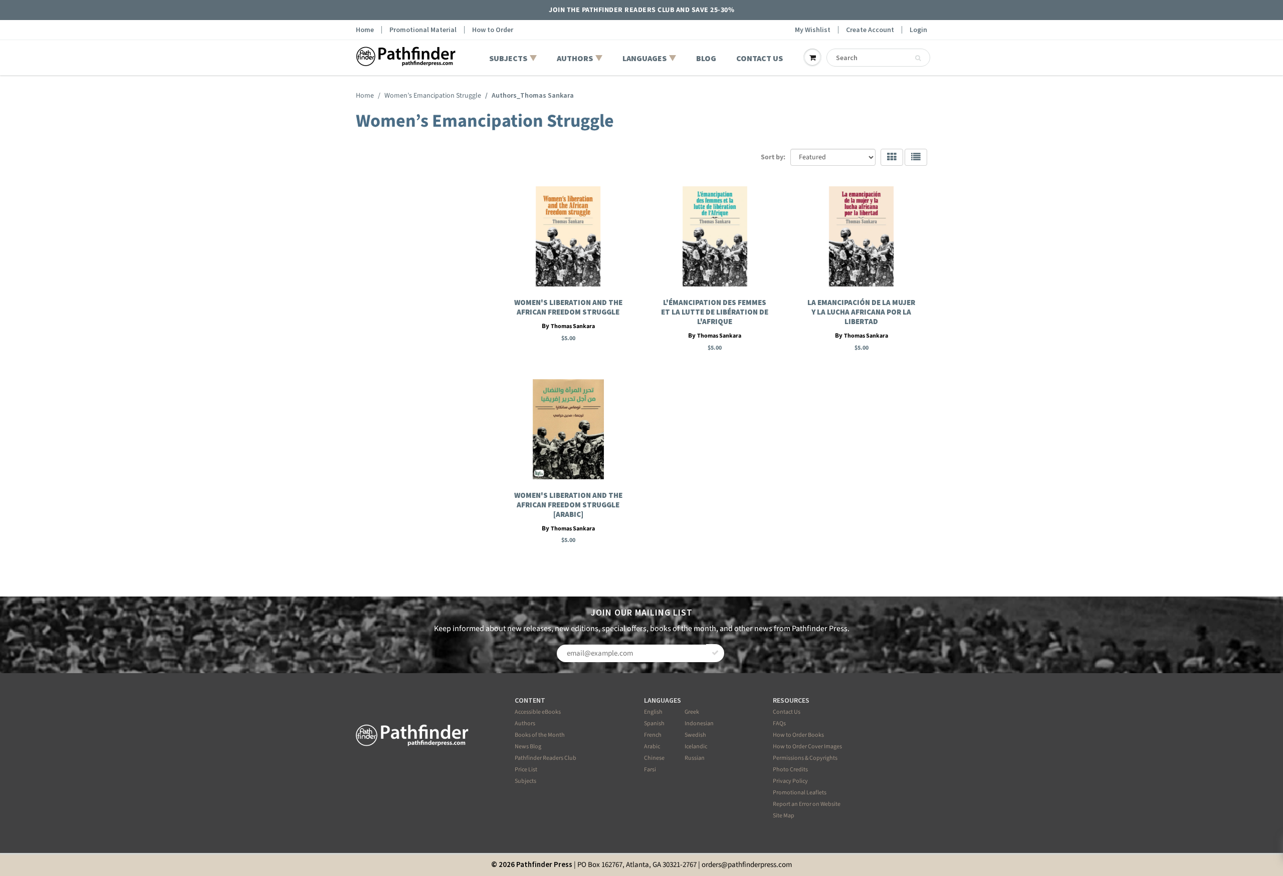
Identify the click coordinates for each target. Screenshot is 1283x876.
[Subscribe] (715, 653)
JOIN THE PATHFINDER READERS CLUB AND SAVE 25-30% (641, 10)
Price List (526, 769)
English (653, 712)
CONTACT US (759, 58)
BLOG (706, 58)
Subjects (525, 781)
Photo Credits (790, 769)
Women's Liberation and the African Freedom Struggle (568, 307)
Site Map (783, 815)
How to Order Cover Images (807, 746)
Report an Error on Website (806, 804)
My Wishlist (812, 30)
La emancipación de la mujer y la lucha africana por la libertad (861, 312)
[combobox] (878, 58)
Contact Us (786, 712)
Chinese (654, 758)
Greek (692, 712)
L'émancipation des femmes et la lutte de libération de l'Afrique (714, 312)
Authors (525, 723)
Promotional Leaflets (799, 792)
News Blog (528, 746)
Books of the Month (540, 735)
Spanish (654, 723)
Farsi (650, 769)
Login (918, 30)
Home (365, 30)
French (653, 735)
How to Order (492, 30)
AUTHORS (575, 58)
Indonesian (699, 723)
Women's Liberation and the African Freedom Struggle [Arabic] (568, 504)
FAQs (779, 723)
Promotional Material (423, 30)
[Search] (918, 58)
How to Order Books (798, 735)
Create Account (870, 30)
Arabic (652, 746)
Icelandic (696, 746)
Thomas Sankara (573, 326)
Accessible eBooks (538, 712)
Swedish (695, 735)
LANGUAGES (644, 58)
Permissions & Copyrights (805, 758)
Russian (695, 758)
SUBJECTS (508, 58)
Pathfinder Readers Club (545, 758)
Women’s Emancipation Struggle (432, 96)
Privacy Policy (790, 781)
